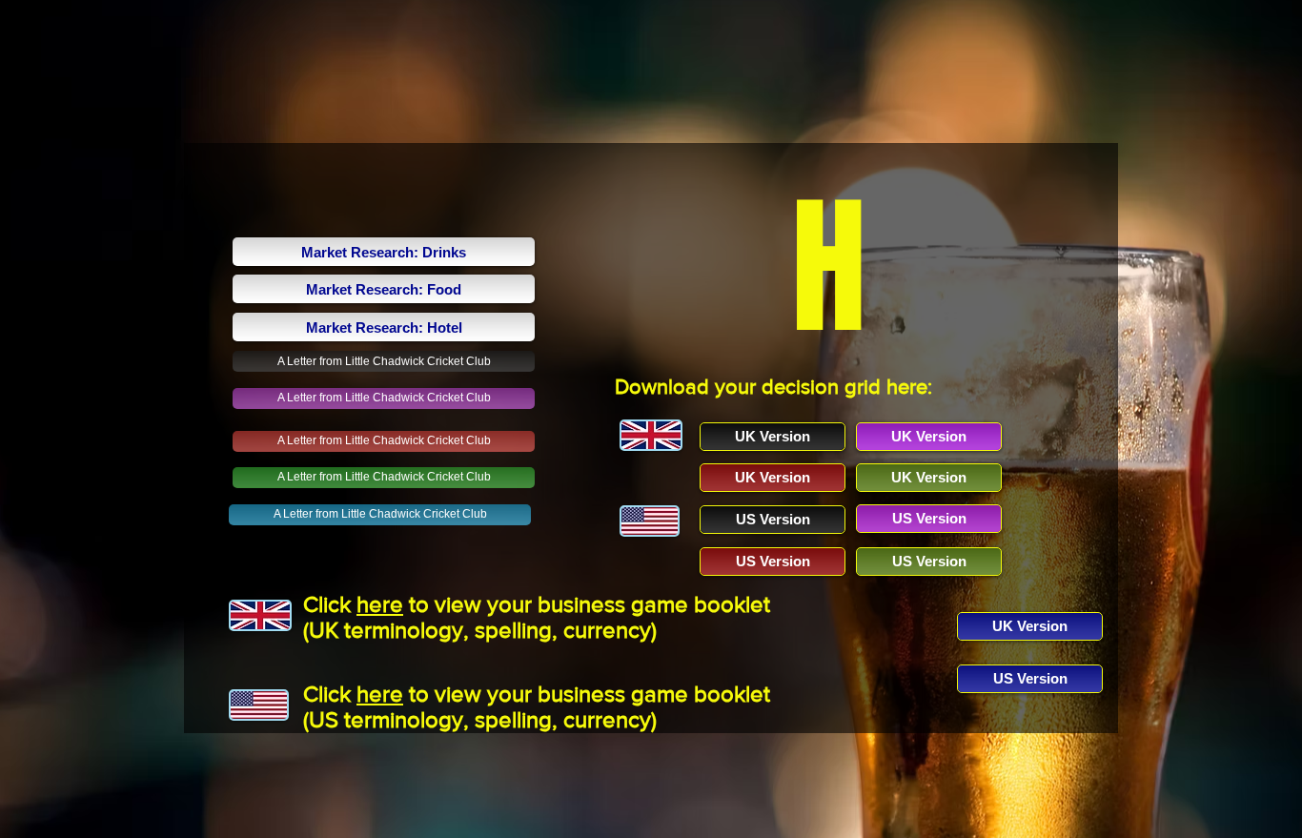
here (379, 604)
